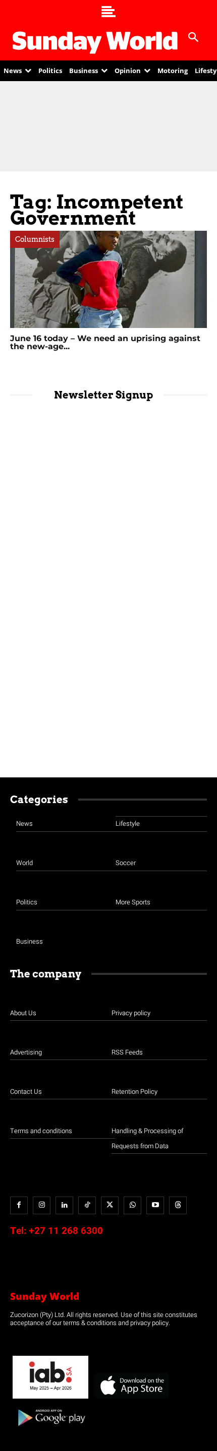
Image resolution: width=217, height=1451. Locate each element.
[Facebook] (19, 1205)
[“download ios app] (131, 1399)
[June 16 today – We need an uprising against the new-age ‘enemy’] (108, 279)
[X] (110, 1205)
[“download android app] (50, 1429)
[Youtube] (155, 1205)
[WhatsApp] (132, 1205)
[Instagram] (41, 1205)
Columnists (35, 239)
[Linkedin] (64, 1205)
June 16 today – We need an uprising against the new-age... (105, 342)
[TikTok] (87, 1205)
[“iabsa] (50, 1399)
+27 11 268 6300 (66, 1231)
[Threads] (178, 1205)
